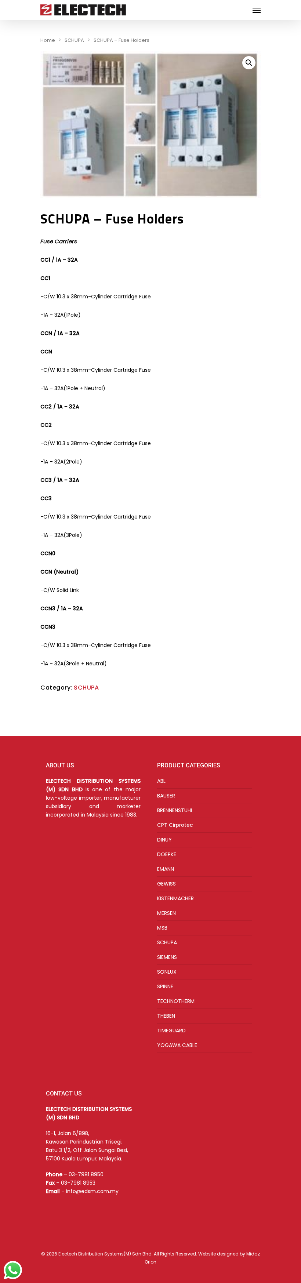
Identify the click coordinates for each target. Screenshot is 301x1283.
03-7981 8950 (86, 1174)
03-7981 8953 (78, 1182)
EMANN (165, 869)
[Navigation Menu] (257, 10)
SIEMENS (167, 957)
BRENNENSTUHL (175, 810)
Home (47, 40)
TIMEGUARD (171, 1030)
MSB (162, 927)
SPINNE (165, 986)
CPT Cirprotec (175, 825)
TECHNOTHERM (176, 1001)
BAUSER (166, 795)
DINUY (164, 839)
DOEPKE (166, 854)
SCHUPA (74, 40)
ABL (161, 781)
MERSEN (166, 913)
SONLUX (167, 971)
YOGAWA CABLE (177, 1045)
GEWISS (166, 883)
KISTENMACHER (175, 898)
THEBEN (166, 1016)
